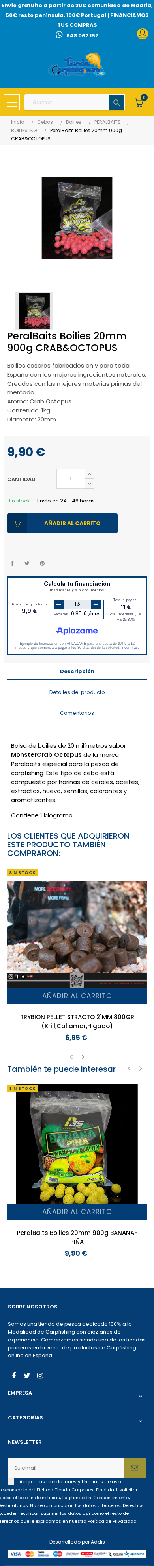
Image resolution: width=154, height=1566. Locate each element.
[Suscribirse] (135, 1468)
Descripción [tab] (77, 671)
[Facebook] (14, 1376)
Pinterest (42, 564)
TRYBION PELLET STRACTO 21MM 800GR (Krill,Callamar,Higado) (77, 1021)
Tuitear (27, 564)
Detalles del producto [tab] (77, 692)
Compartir (12, 564)
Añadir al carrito (72, 523)
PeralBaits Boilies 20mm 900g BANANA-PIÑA (77, 1237)
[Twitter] (27, 1376)
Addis (98, 1541)
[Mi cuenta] (142, 33)
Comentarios (77, 713)
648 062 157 (82, 35)
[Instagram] (40, 1376)
